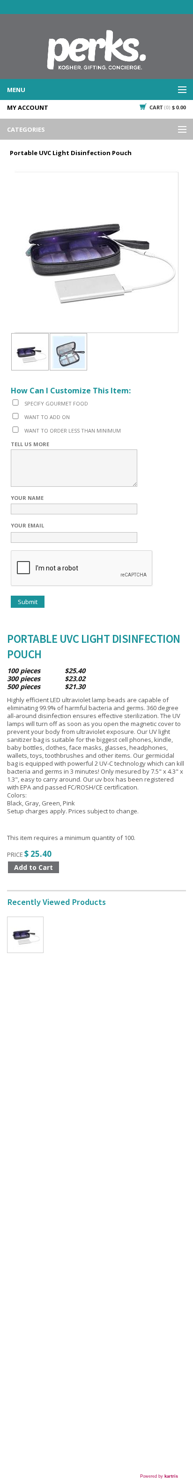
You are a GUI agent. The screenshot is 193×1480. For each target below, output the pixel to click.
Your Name (27, 497)
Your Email (27, 525)
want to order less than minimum (72, 430)
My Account (27, 107)
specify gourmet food (56, 403)
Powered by (159, 1476)
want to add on (47, 416)
